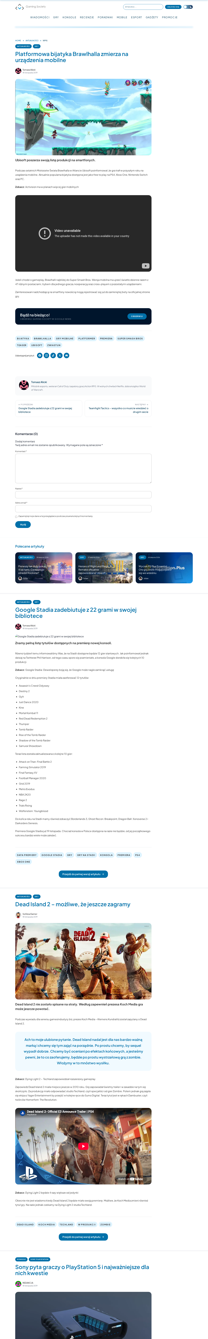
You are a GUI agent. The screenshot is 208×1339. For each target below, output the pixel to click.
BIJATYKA (23, 338)
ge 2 (24, 800)
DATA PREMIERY (27, 855)
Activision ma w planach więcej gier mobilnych (52, 186)
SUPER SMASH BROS (130, 338)
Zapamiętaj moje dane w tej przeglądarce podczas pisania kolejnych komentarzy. (55, 516)
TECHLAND (66, 1224)
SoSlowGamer (30, 913)
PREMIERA (106, 338)
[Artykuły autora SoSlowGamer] (18, 915)
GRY (56, 17)
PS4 (137, 855)
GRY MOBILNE (64, 338)
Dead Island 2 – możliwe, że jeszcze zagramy (72, 904)
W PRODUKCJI (87, 1224)
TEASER (21, 345)
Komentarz (21, 451)
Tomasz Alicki (29, 69)
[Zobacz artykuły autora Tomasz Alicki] (18, 71)
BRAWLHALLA (42, 338)
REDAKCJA (28, 1282)
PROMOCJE (170, 17)
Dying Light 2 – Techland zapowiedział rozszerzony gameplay (60, 1079)
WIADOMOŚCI (39, 17)
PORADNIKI (105, 17)
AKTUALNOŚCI (32, 40)
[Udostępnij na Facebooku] (39, 355)
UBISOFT (36, 345)
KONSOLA (106, 855)
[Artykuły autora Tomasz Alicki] (24, 386)
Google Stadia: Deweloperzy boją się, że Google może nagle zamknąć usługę (69, 669)
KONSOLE (69, 17)
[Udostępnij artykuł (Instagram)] (46, 355)
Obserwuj (137, 316)
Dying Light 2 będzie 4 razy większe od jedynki (51, 1192)
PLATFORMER (86, 338)
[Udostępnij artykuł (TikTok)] (53, 355)
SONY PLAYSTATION (39, 1259)
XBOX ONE (23, 861)
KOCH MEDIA (47, 1224)
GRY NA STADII (86, 855)
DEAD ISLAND (25, 1224)
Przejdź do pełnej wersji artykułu (81, 874)
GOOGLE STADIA (52, 855)
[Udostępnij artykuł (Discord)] (66, 355)
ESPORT (136, 17)
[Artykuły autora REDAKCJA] (18, 1284)
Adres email (21, 502)
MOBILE (122, 17)
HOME (18, 40)
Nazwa (19, 488)
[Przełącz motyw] (188, 7)
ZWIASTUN (53, 345)
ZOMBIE (105, 1224)
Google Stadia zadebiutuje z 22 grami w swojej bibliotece (76, 612)
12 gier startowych (108, 653)
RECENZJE (87, 17)
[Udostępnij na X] (60, 355)
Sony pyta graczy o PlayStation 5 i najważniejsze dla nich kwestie (82, 1269)
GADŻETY (152, 17)
